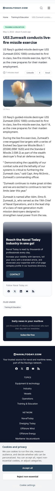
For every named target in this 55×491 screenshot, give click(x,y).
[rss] (33, 291)
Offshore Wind (27, 428)
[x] (14, 291)
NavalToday (28, 418)
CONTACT (15, 274)
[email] (27, 291)
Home (5, 17)
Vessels (27, 393)
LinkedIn (30, 73)
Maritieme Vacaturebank (27, 438)
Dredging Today (27, 423)
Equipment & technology (27, 383)
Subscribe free (27, 335)
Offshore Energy (27, 433)
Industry (27, 388)
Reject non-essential (27, 476)
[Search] (41, 8)
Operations (27, 398)
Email (47, 73)
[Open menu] (49, 8)
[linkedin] (20, 291)
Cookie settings (27, 485)
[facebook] (8, 291)
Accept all (27, 467)
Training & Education (20, 17)
